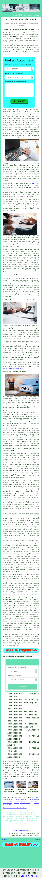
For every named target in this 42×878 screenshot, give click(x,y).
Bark (33, 183)
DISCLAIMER (36, 15)
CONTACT (30, 15)
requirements (31, 115)
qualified (6, 164)
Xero (25, 259)
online (5, 55)
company (16, 208)
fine (37, 268)
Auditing (28, 727)
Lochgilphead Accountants (27, 799)
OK (37, 876)
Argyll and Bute (15, 797)
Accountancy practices (11, 122)
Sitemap (4, 839)
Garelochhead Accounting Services (17, 656)
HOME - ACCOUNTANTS (21, 830)
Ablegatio (34, 262)
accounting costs (26, 173)
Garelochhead (34, 36)
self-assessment (28, 34)
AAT (21, 167)
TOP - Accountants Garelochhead (15, 808)
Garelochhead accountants (13, 598)
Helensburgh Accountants (14, 801)
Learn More (27, 876)
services (30, 196)
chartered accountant (22, 237)
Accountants (7, 118)
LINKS (19, 15)
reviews (31, 208)
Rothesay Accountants (22, 803)
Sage (4, 264)
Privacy (37, 839)
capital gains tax (20, 605)
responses (6, 194)
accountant (30, 49)
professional (30, 40)
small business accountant (13, 368)
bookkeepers (7, 178)
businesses (7, 245)
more (4, 778)
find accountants (13, 761)
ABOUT (25, 15)
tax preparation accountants (26, 129)
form (23, 189)
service (25, 203)
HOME (14, 15)
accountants (7, 169)
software (36, 253)
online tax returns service (24, 199)
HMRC (7, 251)
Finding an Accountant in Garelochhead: (19, 29)
